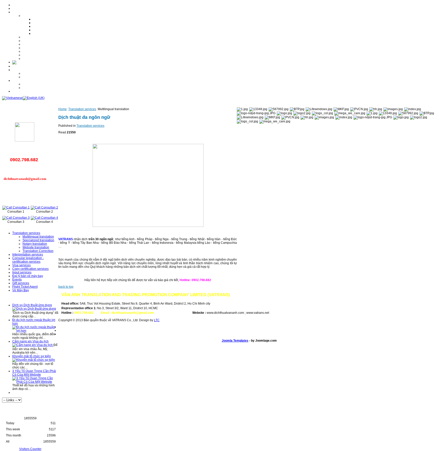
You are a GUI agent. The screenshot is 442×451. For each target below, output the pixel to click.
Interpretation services (38, 37)
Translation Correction (48, 33)
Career (17, 70)
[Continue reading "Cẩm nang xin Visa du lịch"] (32, 345)
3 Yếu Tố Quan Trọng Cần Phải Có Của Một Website (34, 372)
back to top (65, 286)
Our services (21, 12)
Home (16, 5)
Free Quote (20, 66)
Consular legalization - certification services (53, 40)
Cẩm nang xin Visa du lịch (30, 341)
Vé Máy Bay (20, 290)
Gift (25, 84)
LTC (157, 320)
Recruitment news (35, 73)
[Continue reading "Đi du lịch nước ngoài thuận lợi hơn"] (35, 330)
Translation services (36, 15)
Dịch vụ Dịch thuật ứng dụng (32, 305)
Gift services (31, 58)
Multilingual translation (48, 19)
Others (27, 87)
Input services (32, 51)
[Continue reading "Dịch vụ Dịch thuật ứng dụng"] (34, 308)
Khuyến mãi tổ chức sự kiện (31, 356)
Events (27, 55)
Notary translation (45, 26)
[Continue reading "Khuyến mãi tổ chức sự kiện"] (33, 360)
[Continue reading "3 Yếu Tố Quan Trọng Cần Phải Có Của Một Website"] (35, 382)
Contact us (19, 91)
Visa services (32, 44)
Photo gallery (21, 80)
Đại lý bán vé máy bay (27, 276)
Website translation (46, 30)
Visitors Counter (30, 449)
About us (18, 8)
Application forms (35, 77)
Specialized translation (48, 23)
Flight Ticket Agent (25, 286)
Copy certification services (41, 48)
